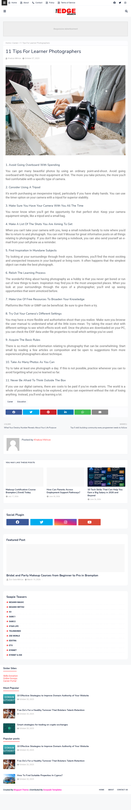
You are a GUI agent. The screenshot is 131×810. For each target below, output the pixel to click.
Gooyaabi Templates (52, 790)
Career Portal (9, 681)
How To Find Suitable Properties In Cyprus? (39, 775)
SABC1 (12, 616)
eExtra (12, 640)
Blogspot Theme (21, 790)
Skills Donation (10, 676)
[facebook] (114, 2)
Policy (51, 3)
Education (21, 402)
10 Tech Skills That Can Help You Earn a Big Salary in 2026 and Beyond (105, 492)
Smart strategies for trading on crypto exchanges (42, 724)
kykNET (13, 650)
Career (15, 43)
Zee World (14, 636)
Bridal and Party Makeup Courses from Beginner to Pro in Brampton (52, 575)
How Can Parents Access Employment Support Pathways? (63, 491)
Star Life (14, 626)
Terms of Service (68, 3)
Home (14, 3)
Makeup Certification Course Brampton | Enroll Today (21, 491)
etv (11, 645)
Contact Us (122, 790)
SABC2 (12, 621)
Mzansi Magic (16, 602)
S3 (10, 612)
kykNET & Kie (15, 655)
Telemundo (15, 631)
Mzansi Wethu (16, 607)
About (26, 3)
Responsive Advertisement (66, 29)
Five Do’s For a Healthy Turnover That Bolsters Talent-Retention (51, 710)
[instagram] (125, 2)
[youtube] (89, 522)
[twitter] (120, 2)
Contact (38, 3)
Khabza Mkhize (14, 58)
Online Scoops (10, 678)
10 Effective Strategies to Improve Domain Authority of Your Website (53, 695)
